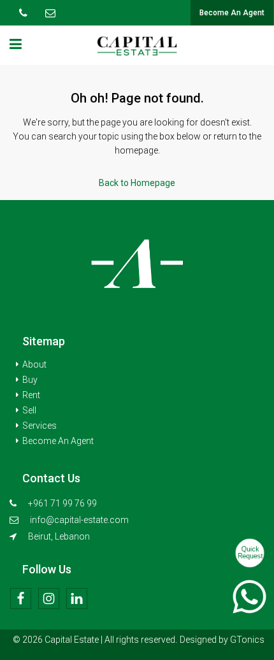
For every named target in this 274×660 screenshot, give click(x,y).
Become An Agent (231, 12)
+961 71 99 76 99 (61, 503)
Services (39, 425)
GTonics (247, 640)
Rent (31, 395)
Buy (30, 380)
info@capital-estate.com (79, 520)
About (34, 364)
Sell (29, 410)
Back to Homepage (137, 183)
